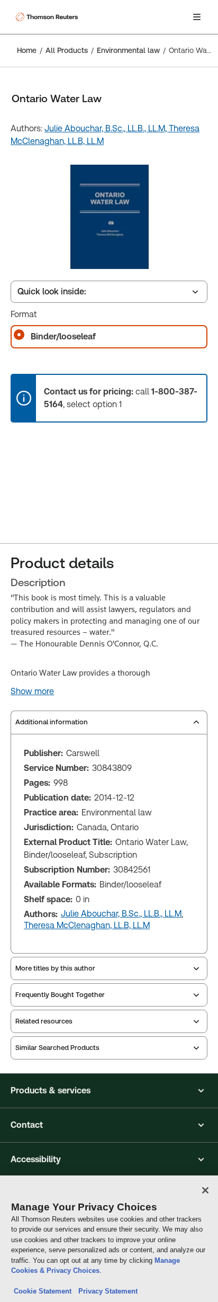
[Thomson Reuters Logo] (48, 17)
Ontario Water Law (190, 50)
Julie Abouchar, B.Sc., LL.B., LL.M (121, 914)
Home (27, 50)
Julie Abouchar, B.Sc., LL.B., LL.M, (106, 128)
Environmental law (128, 50)
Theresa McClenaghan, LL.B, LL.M (87, 925)
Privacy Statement (106, 1291)
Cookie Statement (42, 1291)
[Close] (205, 1190)
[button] (109, 1091)
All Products (67, 50)
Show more (32, 691)
